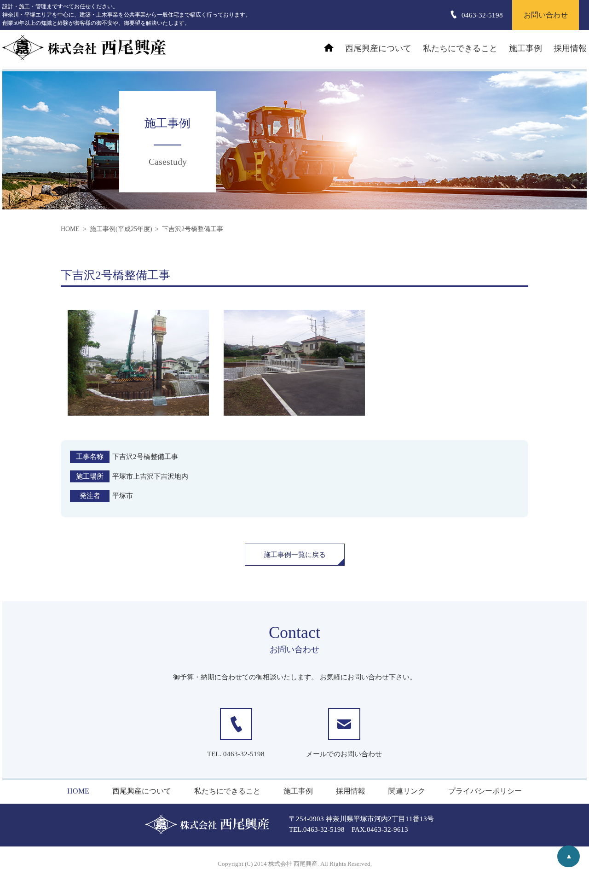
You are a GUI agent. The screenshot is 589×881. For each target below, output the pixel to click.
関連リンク (406, 791)
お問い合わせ (546, 15)
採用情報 (570, 48)
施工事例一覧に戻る (295, 554)
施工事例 (525, 48)
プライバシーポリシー (485, 791)
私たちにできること (460, 48)
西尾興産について (378, 48)
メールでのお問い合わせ (344, 754)
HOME (78, 791)
